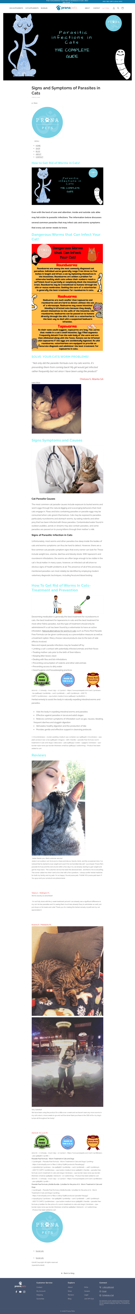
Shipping (39, 1295)
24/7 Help (105, 8)
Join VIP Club (89, 1299)
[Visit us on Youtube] (20, 1292)
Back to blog (69, 1273)
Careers (87, 1291)
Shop (70, 1291)
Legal (86, 1295)
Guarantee (40, 1299)
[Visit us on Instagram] (24, 1292)
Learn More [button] (36, 382)
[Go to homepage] (20, 1287)
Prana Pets (70, 1311)
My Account (40, 1291)
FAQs (86, 1287)
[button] (16, 8)
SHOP (38, 148)
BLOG (38, 151)
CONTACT (39, 157)
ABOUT (38, 154)
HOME (38, 146)
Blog (69, 1299)
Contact (39, 1287)
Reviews (71, 1295)
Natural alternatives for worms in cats (59, 631)
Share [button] (35, 103)
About (70, 1287)
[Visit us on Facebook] (16, 1292)
